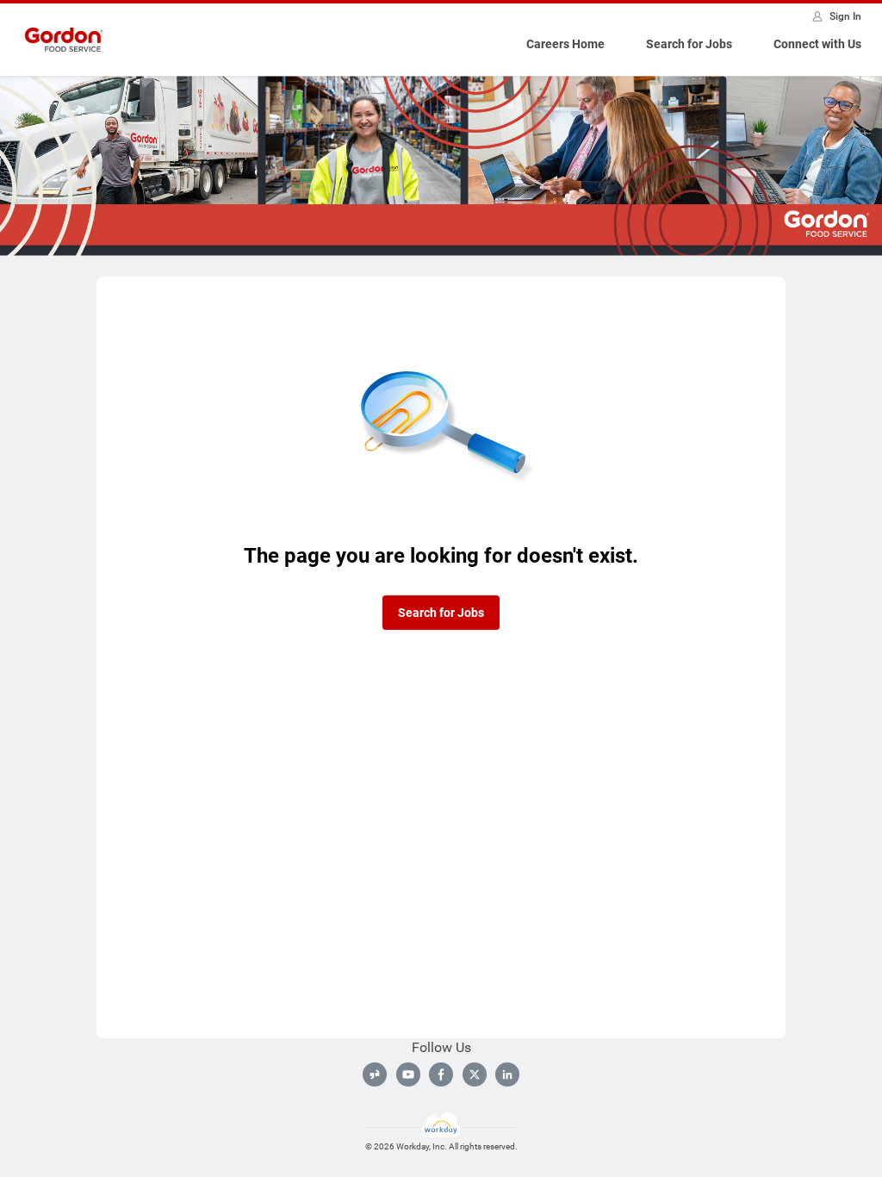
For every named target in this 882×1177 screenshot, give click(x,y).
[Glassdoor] (375, 1074)
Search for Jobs (689, 44)
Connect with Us (817, 44)
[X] (475, 1074)
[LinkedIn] (507, 1074)
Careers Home (565, 44)
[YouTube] (408, 1074)
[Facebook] (441, 1074)
